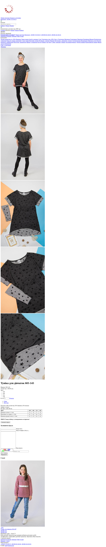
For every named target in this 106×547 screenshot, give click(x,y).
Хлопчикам (73, 39)
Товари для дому (46, 42)
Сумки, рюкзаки (56, 42)
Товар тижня (25, 39)
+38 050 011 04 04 (46, 35)
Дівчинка (3, 46)
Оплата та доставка (15, 18)
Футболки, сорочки (44, 41)
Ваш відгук (19, 448)
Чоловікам (86, 39)
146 (4, 393)
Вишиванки (84, 41)
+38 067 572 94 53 (11, 19)
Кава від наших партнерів (14, 41)
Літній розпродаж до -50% (8, 39)
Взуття (39, 42)
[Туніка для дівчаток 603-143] (23, 113)
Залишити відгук (5, 422)
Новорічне (8, 43)
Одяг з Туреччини (59, 39)
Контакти (3, 19)
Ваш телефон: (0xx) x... (22, 430)
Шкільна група (92, 41)
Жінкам (91, 39)
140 (4, 392)
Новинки (18, 39)
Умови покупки (5, 18)
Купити (12, 398)
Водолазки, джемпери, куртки (63, 41)
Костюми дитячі (33, 41)
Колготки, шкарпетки (20, 42)
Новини (3, 541)
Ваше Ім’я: (19, 428)
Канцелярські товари (91, 42)
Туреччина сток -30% (48, 39)
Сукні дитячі (25, 41)
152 (4, 395)
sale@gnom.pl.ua (9, 545)
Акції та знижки (33, 39)
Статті (7, 541)
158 (4, 396)
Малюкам (67, 39)
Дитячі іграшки (80, 42)
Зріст (2, 390)
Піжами (52, 41)
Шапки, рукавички (31, 42)
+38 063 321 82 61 (56, 35)
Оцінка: (5, 453)
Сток (39, 39)
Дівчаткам (80, 39)
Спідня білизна (76, 41)
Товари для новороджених (68, 42)
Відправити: (4, 454)
